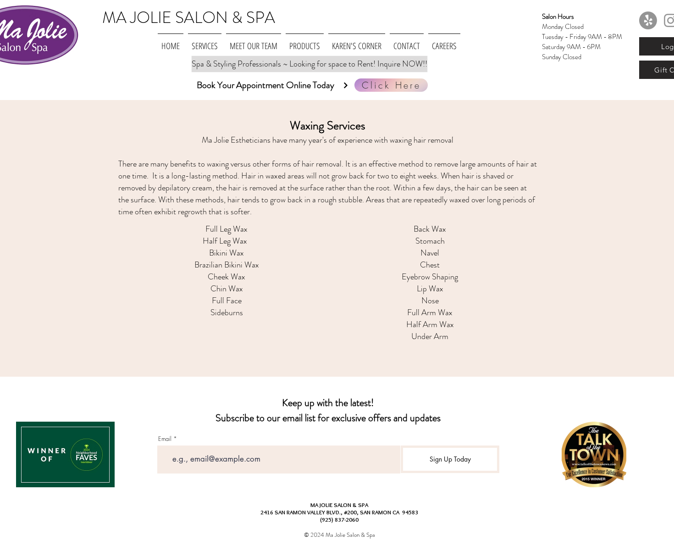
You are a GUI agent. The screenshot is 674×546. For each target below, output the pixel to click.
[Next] (345, 85)
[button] (205, 41)
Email (164, 439)
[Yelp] (648, 20)
